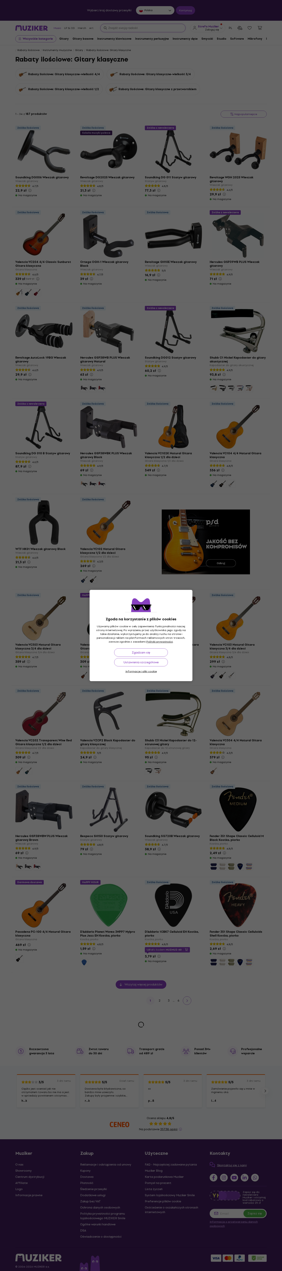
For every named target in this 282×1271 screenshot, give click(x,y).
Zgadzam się (141, 652)
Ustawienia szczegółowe (141, 662)
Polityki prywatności (159, 642)
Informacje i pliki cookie (141, 671)
